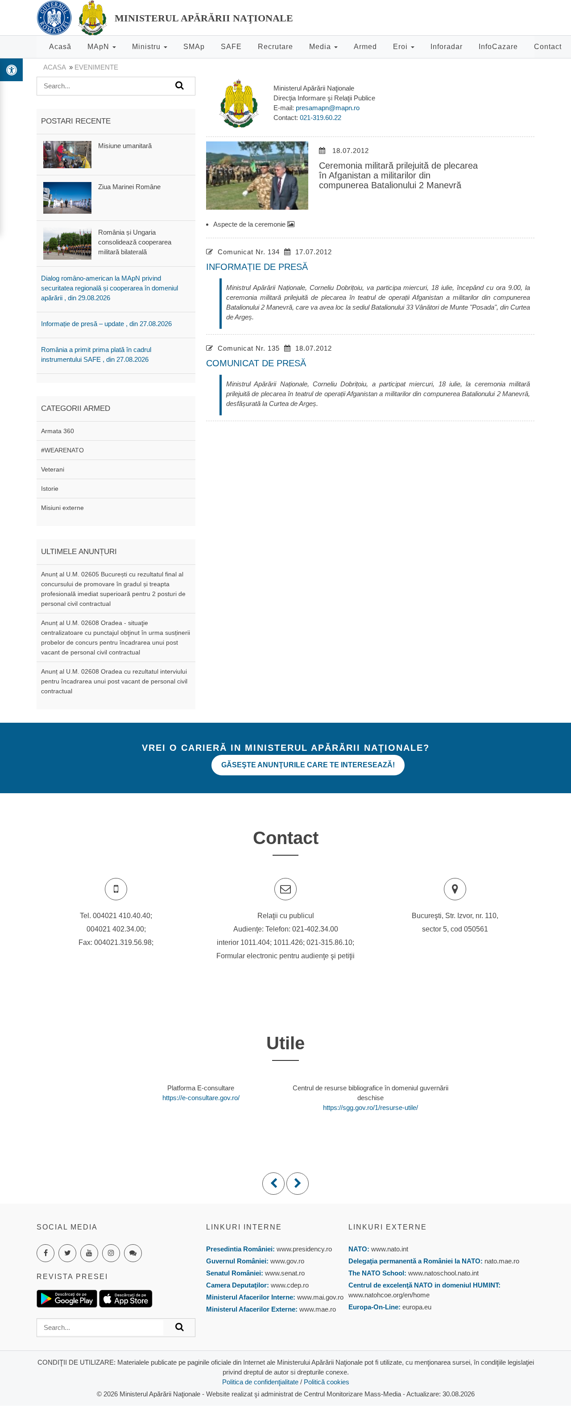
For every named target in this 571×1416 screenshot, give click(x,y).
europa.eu (416, 1307)
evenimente (96, 67)
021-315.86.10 (329, 942)
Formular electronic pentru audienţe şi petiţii (285, 956)
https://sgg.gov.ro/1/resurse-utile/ (370, 1107)
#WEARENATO (62, 450)
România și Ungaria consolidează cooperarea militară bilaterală (134, 242)
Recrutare (275, 46)
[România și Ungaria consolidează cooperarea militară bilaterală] (67, 243)
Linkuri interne (244, 1227)
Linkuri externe (387, 1227)
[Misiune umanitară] (67, 153)
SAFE (231, 46)
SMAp (194, 46)
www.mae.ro (317, 1309)
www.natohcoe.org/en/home (389, 1295)
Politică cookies (326, 1382)
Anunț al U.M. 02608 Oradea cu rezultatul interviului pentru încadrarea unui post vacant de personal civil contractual (114, 681)
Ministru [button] (147, 46)
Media (321, 46)
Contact (548, 46)
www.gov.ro (287, 1261)
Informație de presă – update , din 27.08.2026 (106, 323)
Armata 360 (57, 431)
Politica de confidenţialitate (260, 1382)
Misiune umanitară (125, 145)
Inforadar (446, 46)
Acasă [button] (60, 46)
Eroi (401, 46)
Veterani (52, 469)
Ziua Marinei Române (129, 186)
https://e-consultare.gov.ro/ (201, 1097)
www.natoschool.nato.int (443, 1273)
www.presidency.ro (304, 1249)
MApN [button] (99, 46)
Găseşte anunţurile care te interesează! (308, 765)
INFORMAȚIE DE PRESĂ (257, 267)
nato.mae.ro (501, 1261)
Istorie (49, 488)
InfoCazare (498, 46)
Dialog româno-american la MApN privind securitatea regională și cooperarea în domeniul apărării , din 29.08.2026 (109, 288)
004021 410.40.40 (121, 915)
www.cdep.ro (289, 1285)
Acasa (54, 67)
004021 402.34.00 (115, 929)
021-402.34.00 (315, 929)
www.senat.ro (284, 1273)
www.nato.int (389, 1249)
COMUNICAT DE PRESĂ (256, 363)
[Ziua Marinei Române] (67, 197)
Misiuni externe (62, 507)
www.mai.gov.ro (319, 1297)
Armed (365, 46)
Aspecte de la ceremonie (250, 224)
